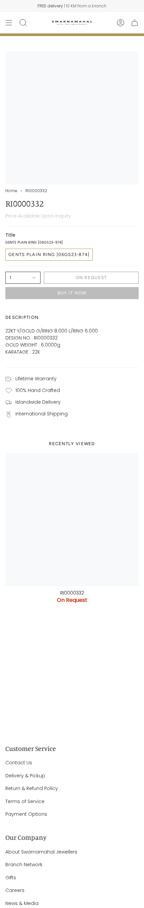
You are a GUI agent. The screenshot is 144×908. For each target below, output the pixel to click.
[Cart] (135, 22)
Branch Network (24, 864)
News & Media (22, 903)
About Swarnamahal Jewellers (41, 852)
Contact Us (18, 762)
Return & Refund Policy (31, 788)
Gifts (10, 877)
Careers (14, 890)
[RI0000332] (72, 519)
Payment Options (26, 814)
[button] (23, 22)
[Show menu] (8, 22)
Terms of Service (25, 801)
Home (11, 190)
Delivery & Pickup (25, 775)
